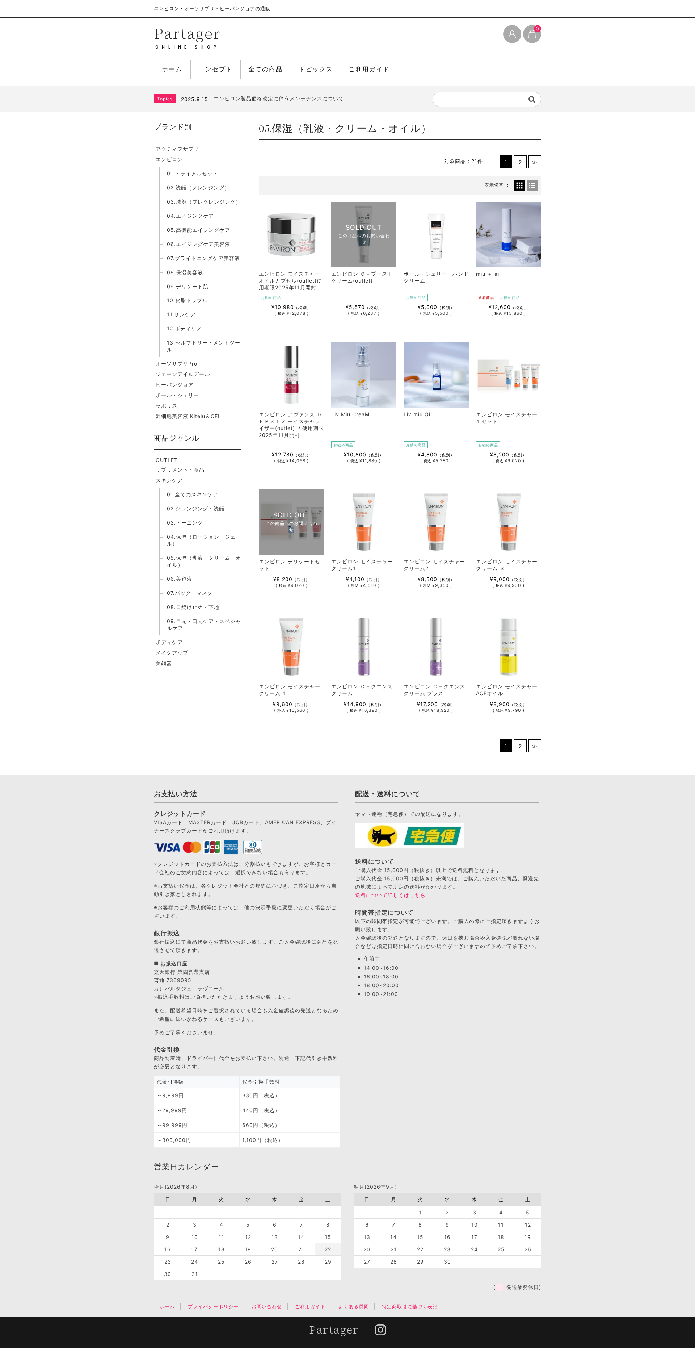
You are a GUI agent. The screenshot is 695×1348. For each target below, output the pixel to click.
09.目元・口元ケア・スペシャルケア (204, 624)
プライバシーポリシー (213, 1306)
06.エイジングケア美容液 (198, 244)
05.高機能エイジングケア (198, 230)
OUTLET (167, 460)
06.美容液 (179, 579)
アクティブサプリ (177, 149)
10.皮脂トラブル (187, 300)
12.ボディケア (184, 328)
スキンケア (169, 480)
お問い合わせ (267, 1306)
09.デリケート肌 (187, 286)
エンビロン (169, 159)
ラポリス (166, 405)
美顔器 (164, 663)
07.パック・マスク (190, 593)
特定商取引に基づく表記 (410, 1306)
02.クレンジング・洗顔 (195, 508)
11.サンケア (181, 314)
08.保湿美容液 (185, 272)
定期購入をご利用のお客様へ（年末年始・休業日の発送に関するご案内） (305, 98)
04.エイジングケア (190, 216)
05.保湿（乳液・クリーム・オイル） (204, 561)
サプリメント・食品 (180, 470)
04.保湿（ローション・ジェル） (201, 540)
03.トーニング (185, 522)
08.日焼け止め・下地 (193, 607)
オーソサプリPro (176, 363)
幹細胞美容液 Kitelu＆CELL (190, 416)
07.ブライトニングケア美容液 (203, 258)
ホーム (172, 69)
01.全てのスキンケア (192, 494)
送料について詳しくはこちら (390, 895)
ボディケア (169, 642)
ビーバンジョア (175, 384)
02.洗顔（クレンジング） (198, 187)
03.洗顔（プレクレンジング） (204, 202)
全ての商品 (265, 69)
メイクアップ (172, 653)
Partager (187, 33)
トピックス (316, 69)
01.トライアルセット (192, 173)
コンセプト (215, 69)
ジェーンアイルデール (183, 374)
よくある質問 (353, 1306)
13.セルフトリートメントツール (203, 345)
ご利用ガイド (369, 69)
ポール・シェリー (177, 395)
